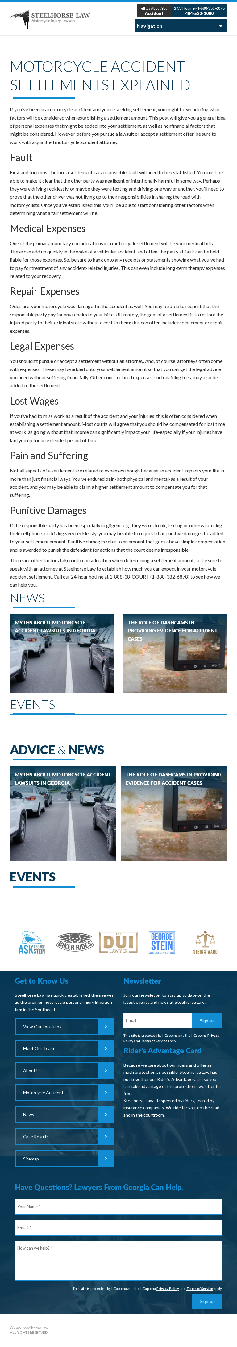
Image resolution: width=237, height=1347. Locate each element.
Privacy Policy (167, 1289)
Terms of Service (154, 1041)
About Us (32, 1070)
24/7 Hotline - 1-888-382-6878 (199, 11)
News (28, 1114)
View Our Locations (42, 1026)
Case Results (36, 1136)
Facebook (118, 1330)
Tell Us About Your (154, 11)
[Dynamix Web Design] (212, 1329)
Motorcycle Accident (43, 1092)
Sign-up (207, 1020)
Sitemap (31, 1158)
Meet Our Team (38, 1048)
